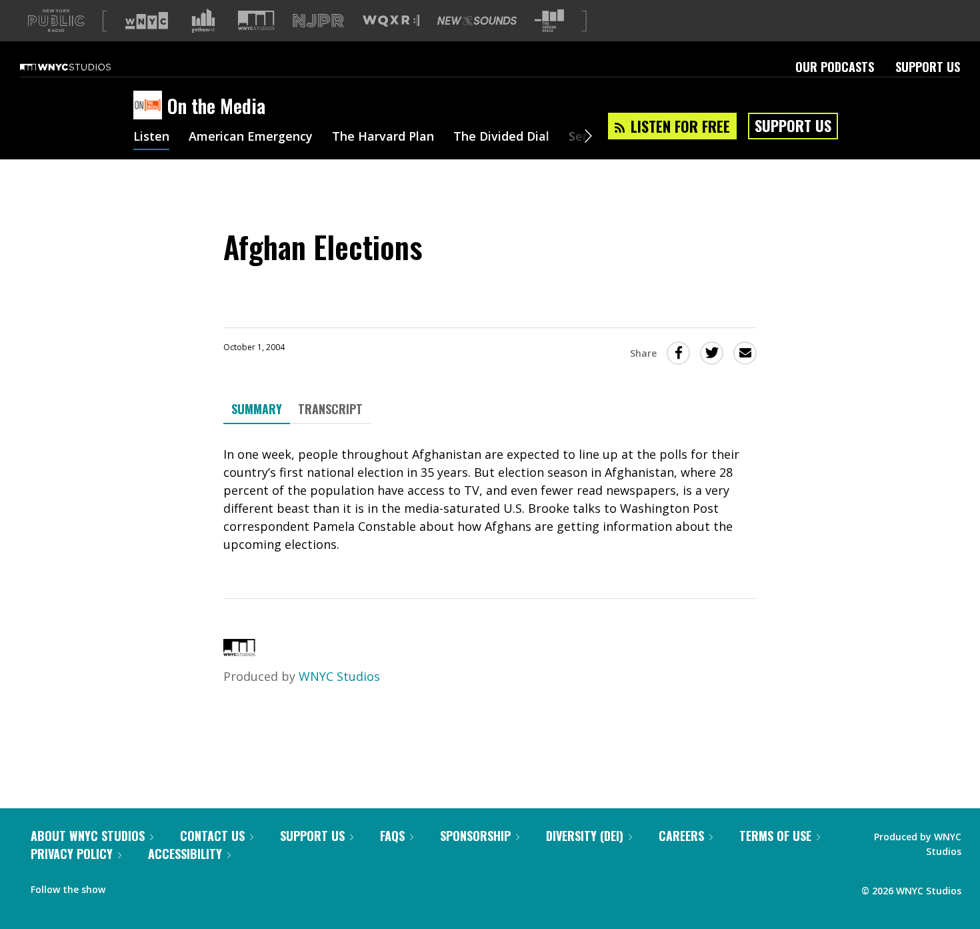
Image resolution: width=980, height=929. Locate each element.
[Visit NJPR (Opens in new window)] (318, 21)
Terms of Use (775, 835)
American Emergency (251, 137)
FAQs (392, 835)
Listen (151, 137)
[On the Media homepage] (150, 106)
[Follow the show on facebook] (125, 886)
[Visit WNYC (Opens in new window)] (146, 20)
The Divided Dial (501, 137)
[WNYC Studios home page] (82, 67)
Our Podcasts (834, 66)
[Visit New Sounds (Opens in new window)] (477, 20)
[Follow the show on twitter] (151, 886)
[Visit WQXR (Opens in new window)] (391, 21)
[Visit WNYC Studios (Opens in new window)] (256, 20)
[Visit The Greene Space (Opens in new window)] (549, 21)
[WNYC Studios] (239, 652)
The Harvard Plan (383, 137)
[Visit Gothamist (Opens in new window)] (203, 21)
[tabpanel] (490, 499)
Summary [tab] (256, 408)
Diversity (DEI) (584, 835)
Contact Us (212, 835)
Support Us (927, 66)
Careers (681, 835)
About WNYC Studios (88, 835)
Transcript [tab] (330, 408)
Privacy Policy (72, 853)
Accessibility (185, 853)
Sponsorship (475, 835)
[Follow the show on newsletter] (176, 886)
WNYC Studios (339, 676)
